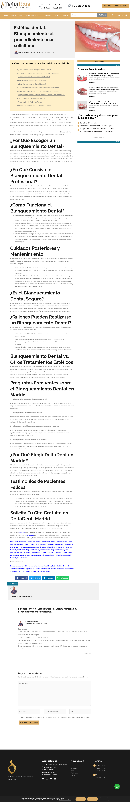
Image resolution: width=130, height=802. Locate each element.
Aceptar (80, 799)
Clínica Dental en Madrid (55, 544)
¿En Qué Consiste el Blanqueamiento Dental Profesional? (38, 73)
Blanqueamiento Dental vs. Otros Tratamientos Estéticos (38, 91)
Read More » (92, 82)
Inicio (6, 15)
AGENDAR (22, 532)
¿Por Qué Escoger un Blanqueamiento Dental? (34, 70)
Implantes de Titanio (18, 568)
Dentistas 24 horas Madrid (63, 552)
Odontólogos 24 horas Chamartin (42, 552)
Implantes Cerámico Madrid (41, 571)
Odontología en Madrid (63, 555)
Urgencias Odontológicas (59, 550)
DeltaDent (31, 542)
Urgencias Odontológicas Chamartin (38, 550)
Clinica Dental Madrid (43, 542)
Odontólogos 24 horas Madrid (20, 552)
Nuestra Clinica (16, 15)
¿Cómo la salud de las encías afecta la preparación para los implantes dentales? (102, 102)
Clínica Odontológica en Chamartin (53, 547)
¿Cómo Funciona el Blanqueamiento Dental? (34, 77)
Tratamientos (31, 15)
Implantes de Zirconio (33, 568)
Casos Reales (46, 15)
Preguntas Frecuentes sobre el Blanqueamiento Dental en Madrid (41, 95)
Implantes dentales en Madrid (20, 566)
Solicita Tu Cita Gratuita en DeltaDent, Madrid (34, 106)
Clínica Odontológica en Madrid (30, 547)
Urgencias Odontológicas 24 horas (42, 555)
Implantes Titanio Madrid (65, 568)
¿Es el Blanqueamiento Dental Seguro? (32, 84)
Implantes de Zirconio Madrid (21, 571)
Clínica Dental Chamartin (59, 542)
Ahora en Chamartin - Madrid (52, 5)
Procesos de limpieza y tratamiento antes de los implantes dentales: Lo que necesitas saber (104, 88)
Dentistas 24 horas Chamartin (20, 555)
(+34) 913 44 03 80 (81, 6)
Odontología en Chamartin (18, 558)
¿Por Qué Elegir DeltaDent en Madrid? (31, 98)
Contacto (65, 15)
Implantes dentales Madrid (40, 566)
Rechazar (92, 799)
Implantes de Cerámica (48, 568)
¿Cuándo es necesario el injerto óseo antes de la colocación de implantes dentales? (104, 74)
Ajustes (104, 799)
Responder (87, 653)
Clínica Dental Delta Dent (18, 542)
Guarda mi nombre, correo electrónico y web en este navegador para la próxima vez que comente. (55, 717)
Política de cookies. (65, 800)
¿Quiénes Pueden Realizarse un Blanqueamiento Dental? (38, 88)
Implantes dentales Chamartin (59, 566)
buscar (102, 15)
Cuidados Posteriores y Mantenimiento (32, 80)
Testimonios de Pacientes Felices (30, 102)
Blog (56, 15)
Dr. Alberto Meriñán (31, 622)
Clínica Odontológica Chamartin (35, 544)
